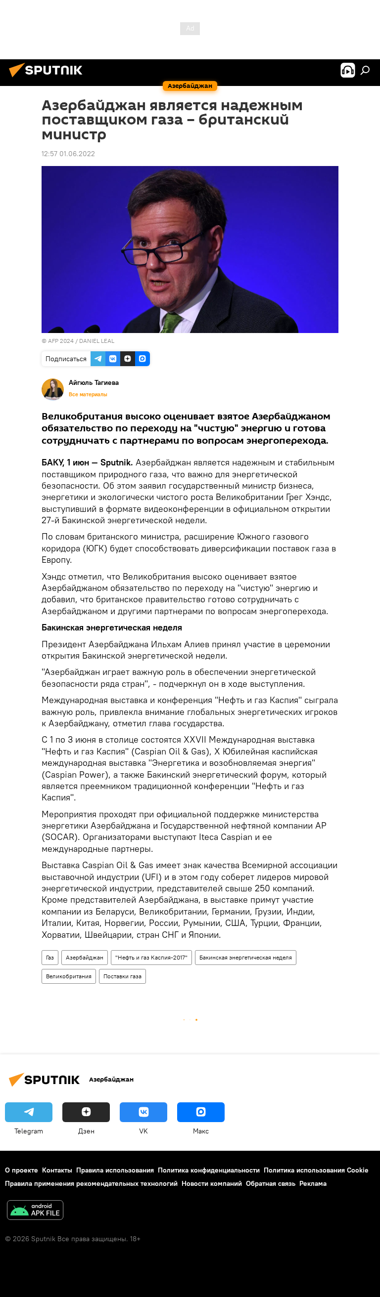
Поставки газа (122, 976)
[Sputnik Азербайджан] (48, 78)
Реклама (313, 1183)
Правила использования (115, 1170)
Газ (50, 957)
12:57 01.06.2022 (68, 153)
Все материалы (88, 394)
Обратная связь (270, 1183)
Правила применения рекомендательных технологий (91, 1183)
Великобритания (69, 976)
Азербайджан (84, 957)
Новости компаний (212, 1183)
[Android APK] (35, 1211)
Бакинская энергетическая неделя (245, 957)
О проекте (21, 1170)
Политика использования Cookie (316, 1170)
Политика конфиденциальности (209, 1170)
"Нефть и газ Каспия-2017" (151, 957)
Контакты (57, 1170)
